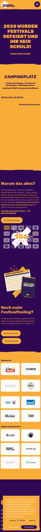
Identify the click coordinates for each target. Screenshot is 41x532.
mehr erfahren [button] (19, 516)
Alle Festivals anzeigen (12, 220)
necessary (12, 520)
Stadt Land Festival (11, 333)
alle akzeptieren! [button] (29, 527)
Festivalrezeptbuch (11, 341)
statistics (22, 520)
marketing (32, 520)
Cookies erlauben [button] (13, 527)
